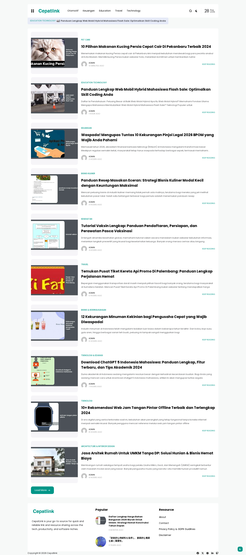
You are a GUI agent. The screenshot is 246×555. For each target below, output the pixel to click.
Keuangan (86, 128)
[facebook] (198, 553)
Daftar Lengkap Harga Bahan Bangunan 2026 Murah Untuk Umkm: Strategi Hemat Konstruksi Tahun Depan (129, 521)
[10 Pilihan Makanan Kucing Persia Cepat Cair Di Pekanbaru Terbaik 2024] (41, 21)
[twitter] (202, 553)
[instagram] (207, 553)
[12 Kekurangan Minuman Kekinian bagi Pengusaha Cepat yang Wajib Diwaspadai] (54, 326)
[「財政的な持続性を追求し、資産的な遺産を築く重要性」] (100, 541)
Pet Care (34, 20)
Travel (84, 264)
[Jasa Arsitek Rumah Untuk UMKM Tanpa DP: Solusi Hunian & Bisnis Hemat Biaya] (54, 462)
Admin (92, 63)
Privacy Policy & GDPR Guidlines (177, 529)
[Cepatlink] (49, 11)
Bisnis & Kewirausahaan (93, 310)
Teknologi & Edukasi (92, 355)
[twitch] (217, 553)
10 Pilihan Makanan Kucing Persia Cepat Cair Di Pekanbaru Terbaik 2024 (86, 20)
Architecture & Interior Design (98, 446)
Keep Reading (208, 64)
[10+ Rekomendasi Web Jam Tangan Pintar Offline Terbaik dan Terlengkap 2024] (54, 417)
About (162, 517)
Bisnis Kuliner (88, 173)
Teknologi (86, 401)
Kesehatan (86, 219)
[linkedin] (212, 553)
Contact (164, 523)
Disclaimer (165, 535)
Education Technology (94, 82)
